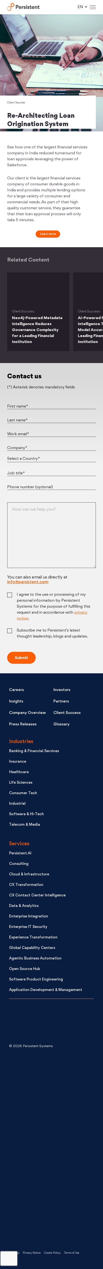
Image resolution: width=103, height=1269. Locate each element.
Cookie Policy (52, 1253)
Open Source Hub (24, 969)
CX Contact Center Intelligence (37, 895)
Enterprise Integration (28, 916)
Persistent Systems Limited (23, 7)
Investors (61, 690)
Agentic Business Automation (35, 958)
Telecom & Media (24, 825)
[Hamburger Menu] (93, 7)
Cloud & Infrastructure (29, 874)
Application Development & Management (45, 990)
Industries (21, 741)
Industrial (17, 804)
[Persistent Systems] (25, 1022)
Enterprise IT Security (28, 927)
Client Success (16, 103)
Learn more (48, 234)
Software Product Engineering (36, 979)
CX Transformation (26, 885)
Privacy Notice (32, 1253)
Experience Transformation (33, 937)
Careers (16, 690)
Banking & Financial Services (34, 751)
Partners (61, 701)
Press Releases (23, 724)
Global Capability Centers (32, 948)
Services (19, 843)
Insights (16, 701)
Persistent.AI (20, 853)
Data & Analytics (24, 906)
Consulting (19, 864)
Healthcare (19, 772)
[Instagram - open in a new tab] (45, 1224)
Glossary (61, 724)
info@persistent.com (27, 582)
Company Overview (27, 713)
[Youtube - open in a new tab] (45, 1148)
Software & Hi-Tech (26, 814)
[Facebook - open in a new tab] (45, 1186)
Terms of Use (71, 1253)
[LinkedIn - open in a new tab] (45, 1072)
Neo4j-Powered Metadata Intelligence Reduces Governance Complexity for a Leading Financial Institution (37, 330)
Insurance (17, 762)
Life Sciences (20, 783)
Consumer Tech (23, 793)
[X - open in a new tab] (45, 1110)
